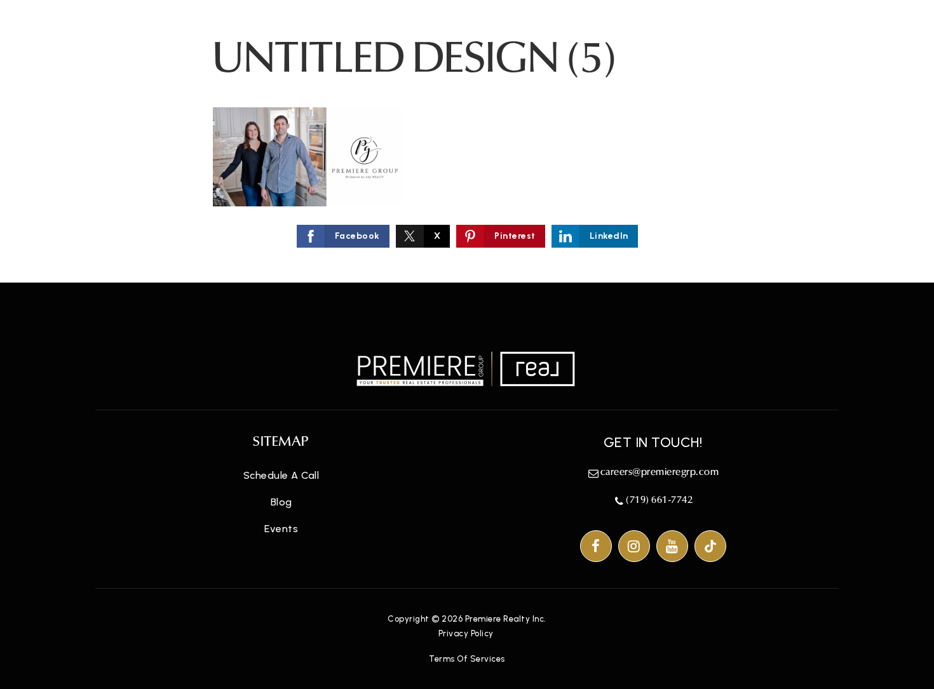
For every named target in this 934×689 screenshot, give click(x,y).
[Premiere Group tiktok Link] (710, 546)
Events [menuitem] (281, 529)
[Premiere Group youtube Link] (672, 546)
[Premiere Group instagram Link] (634, 546)
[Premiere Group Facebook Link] (596, 546)
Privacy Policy (466, 633)
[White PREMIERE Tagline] (467, 368)
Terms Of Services (467, 659)
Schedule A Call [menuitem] (281, 475)
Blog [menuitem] (281, 502)
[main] (467, 141)
